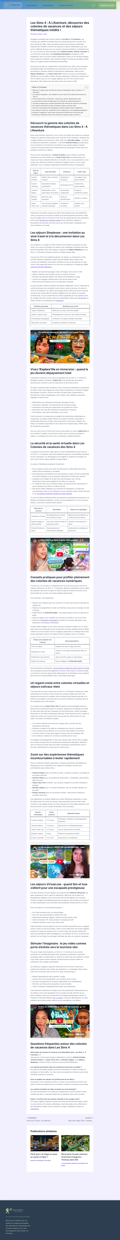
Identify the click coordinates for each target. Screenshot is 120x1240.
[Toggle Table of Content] (85, 87)
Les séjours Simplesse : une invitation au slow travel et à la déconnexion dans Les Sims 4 (59, 95)
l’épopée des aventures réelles (50, 220)
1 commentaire (66, 1163)
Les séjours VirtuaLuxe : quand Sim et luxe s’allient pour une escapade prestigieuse (60, 110)
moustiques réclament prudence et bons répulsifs (54, 494)
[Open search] (93, 5)
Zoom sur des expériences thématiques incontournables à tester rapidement (57, 108)
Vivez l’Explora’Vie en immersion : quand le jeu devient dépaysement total (57, 99)
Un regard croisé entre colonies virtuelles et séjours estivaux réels (54, 105)
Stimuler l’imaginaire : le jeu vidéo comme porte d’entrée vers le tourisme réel (58, 112)
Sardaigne (59, 300)
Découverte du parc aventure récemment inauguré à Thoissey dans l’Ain (74, 1157)
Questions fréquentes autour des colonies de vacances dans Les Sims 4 (57, 114)
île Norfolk (82, 298)
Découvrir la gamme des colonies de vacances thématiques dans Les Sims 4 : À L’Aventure (58, 91)
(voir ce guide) (57, 998)
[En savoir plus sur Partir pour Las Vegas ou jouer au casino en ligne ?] (44, 1143)
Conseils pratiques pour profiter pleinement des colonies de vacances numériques (60, 103)
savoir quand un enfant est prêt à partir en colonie (71, 668)
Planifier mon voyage (107, 5)
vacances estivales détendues (41, 267)
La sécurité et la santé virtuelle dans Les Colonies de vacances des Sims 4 (57, 101)
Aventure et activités (37, 1160)
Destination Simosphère (49, 620)
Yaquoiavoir (34, 1109)
